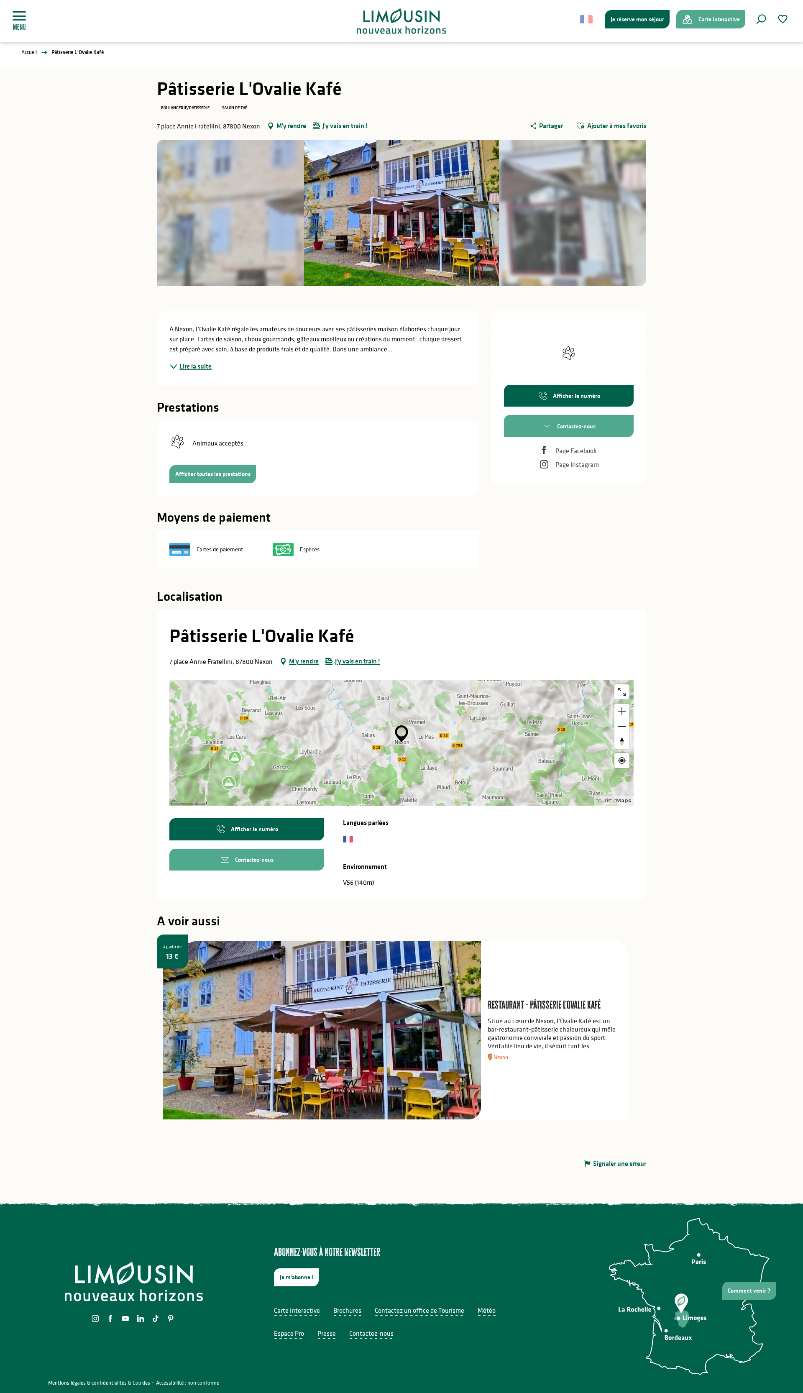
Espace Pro (289, 1333)
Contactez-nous (371, 1333)
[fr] (587, 19)
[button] (761, 19)
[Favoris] (783, 19)
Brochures (347, 1310)
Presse (326, 1333)
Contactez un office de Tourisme (419, 1310)
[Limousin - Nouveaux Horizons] (401, 21)
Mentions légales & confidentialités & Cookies (99, 1382)
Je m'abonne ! (296, 1277)
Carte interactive (297, 1310)
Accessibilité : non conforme (187, 1382)
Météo (487, 1310)
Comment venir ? (749, 1290)
